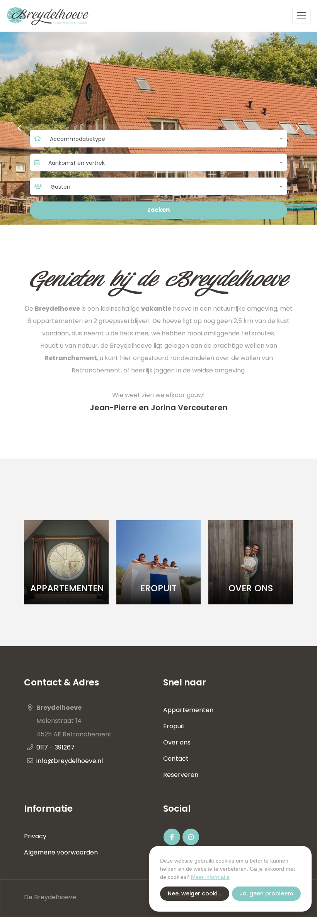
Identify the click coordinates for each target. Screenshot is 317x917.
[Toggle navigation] (301, 16)
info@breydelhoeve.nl (69, 760)
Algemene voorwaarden (61, 852)
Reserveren (180, 774)
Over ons (177, 742)
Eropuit (174, 726)
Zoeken (158, 210)
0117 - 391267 (55, 747)
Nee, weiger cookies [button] (196, 893)
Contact (176, 758)
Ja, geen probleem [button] (266, 893)
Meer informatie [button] (210, 877)
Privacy (35, 836)
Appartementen (188, 710)
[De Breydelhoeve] (54, 16)
